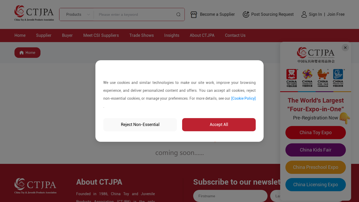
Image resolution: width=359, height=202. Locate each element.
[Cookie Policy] (243, 98)
